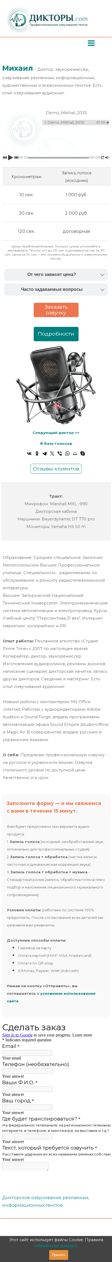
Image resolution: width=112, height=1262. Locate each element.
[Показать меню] (91, 43)
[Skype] (82, 453)
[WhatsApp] (67, 453)
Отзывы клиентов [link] (56, 469)
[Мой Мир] (75, 453)
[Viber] (60, 453)
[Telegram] (44, 453)
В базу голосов (56, 443)
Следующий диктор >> (56, 432)
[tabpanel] (56, 79)
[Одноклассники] (37, 453)
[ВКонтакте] (29, 453)
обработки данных (55, 1245)
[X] (52, 453)
